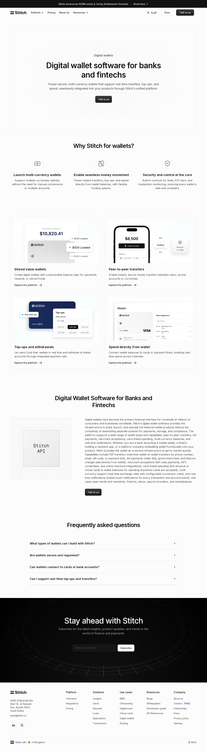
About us (115, 21)
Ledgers (97, 698)
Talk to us (185, 12)
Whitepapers (153, 703)
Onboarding (126, 703)
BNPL (122, 698)
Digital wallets (127, 718)
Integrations (72, 703)
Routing (124, 723)
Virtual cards (126, 713)
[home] (18, 12)
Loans (96, 713)
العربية (154, 12)
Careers (114, 26)
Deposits (97, 708)
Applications (99, 718)
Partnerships (117, 31)
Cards (96, 703)
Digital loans (126, 708)
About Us (64, 12)
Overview (71, 698)
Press (113, 35)
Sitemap (115, 45)
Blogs (150, 698)
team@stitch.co (18, 715)
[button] (37, 12)
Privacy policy (118, 40)
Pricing (51, 12)
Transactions (99, 723)
